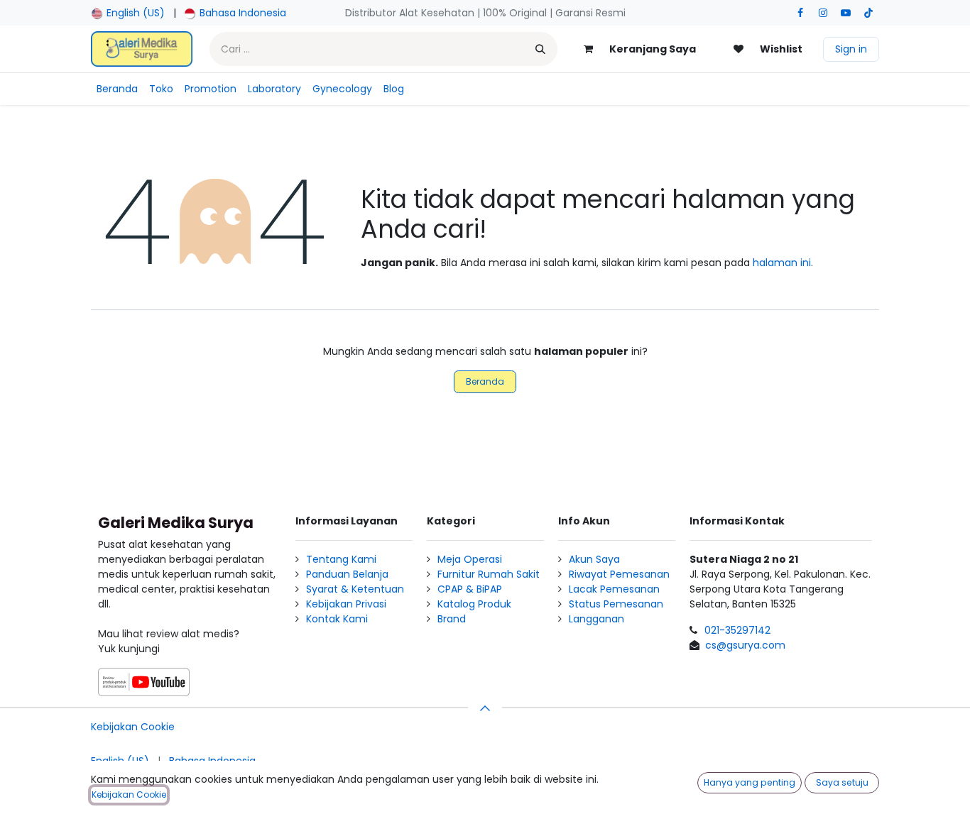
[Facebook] (800, 13)
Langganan (596, 619)
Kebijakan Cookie (133, 727)
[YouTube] (846, 13)
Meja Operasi (469, 559)
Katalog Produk (474, 604)
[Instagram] (823, 13)
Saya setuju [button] (842, 782)
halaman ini (782, 262)
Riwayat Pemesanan (619, 574)
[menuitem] (128, 13)
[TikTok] (868, 13)
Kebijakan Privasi (346, 604)
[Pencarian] (540, 49)
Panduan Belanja (347, 574)
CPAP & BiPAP (469, 589)
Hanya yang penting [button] (749, 782)
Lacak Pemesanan (614, 589)
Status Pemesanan (616, 604)
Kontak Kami (337, 619)
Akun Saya (594, 559)
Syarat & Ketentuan (355, 589)
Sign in (851, 49)
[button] (485, 708)
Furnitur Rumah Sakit (488, 574)
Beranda (485, 381)
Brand (451, 619)
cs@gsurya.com (745, 645)
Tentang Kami (341, 559)
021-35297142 (737, 630)
